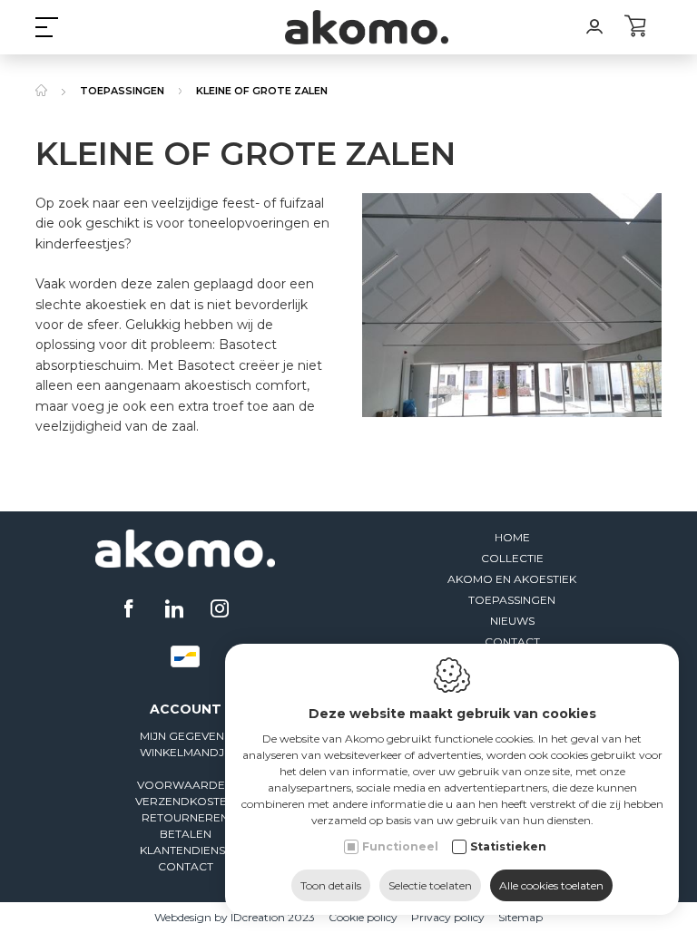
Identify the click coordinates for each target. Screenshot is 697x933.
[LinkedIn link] (176, 610)
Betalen (185, 834)
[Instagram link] (220, 610)
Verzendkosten (185, 801)
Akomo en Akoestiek (511, 579)
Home (512, 537)
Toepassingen (511, 600)
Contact (512, 641)
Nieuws (512, 620)
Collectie (512, 558)
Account (185, 709)
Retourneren (185, 817)
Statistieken (508, 846)
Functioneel (400, 846)
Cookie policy (363, 917)
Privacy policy (448, 917)
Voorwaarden (185, 785)
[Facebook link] (131, 610)
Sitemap (520, 917)
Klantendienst (185, 850)
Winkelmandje (185, 752)
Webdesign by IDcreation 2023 (234, 917)
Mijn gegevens (185, 736)
